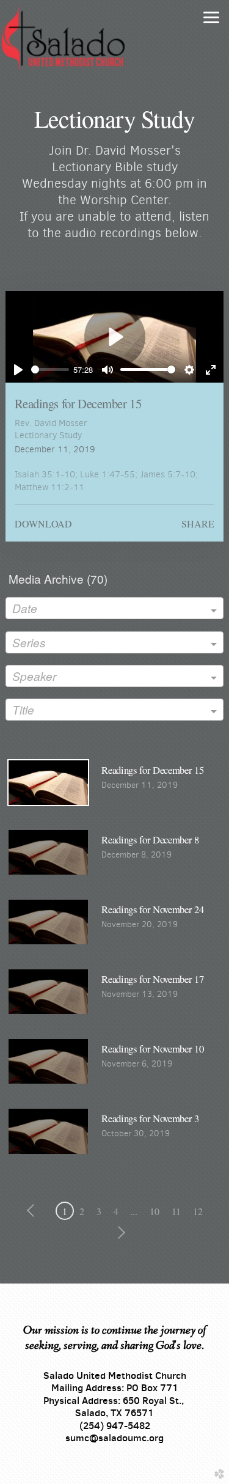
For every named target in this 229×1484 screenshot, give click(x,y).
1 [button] (64, 1211)
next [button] (119, 1233)
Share (197, 523)
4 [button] (116, 1211)
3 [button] (98, 1211)
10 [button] (154, 1211)
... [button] (133, 1211)
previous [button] (33, 1211)
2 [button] (81, 1211)
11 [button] (176, 1211)
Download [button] (43, 523)
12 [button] (198, 1211)
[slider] (49, 369)
